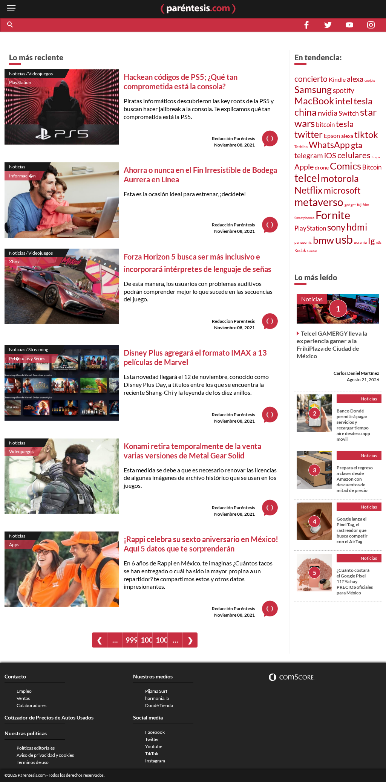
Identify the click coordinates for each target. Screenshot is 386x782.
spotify (343, 90)
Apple (304, 166)
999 (131, 639)
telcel (307, 177)
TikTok (151, 753)
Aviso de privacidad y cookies (45, 755)
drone (322, 167)
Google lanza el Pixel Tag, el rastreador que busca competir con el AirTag (352, 530)
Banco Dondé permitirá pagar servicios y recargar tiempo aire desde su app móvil (353, 425)
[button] (10, 24)
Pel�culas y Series (27, 358)
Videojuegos (21, 451)
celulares (354, 155)
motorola (340, 178)
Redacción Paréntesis (233, 138)
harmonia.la (157, 698)
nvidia (327, 112)
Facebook (155, 732)
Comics (345, 165)
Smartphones (304, 218)
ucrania (360, 242)
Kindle (337, 79)
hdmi (356, 226)
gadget (350, 204)
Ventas (23, 698)
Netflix (308, 190)
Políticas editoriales (36, 748)
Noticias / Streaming (28, 349)
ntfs (378, 242)
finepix (376, 157)
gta (356, 145)
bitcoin (325, 124)
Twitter (152, 739)
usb (344, 239)
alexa (355, 78)
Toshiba (301, 146)
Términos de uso (33, 762)
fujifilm (363, 204)
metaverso (318, 202)
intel (343, 101)
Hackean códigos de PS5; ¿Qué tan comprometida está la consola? (180, 81)
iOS (330, 155)
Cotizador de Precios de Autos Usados (49, 717)
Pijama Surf (156, 691)
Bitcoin (371, 167)
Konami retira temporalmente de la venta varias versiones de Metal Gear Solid (192, 450)
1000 (146, 639)
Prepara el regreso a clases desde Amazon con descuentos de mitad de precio (355, 479)
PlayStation (20, 82)
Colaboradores (31, 705)
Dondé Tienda (159, 705)
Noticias (17, 167)
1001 (161, 639)
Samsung (313, 89)
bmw (323, 240)
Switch (349, 113)
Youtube (153, 746)
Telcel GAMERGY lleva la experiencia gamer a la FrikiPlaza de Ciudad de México (332, 344)
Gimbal (312, 251)
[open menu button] (11, 9)
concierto (311, 79)
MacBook (314, 100)
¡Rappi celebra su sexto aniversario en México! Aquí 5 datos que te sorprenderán (201, 544)
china (305, 112)
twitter (308, 134)
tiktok (366, 134)
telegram (308, 155)
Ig (371, 241)
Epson (332, 135)
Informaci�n (22, 176)
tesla (363, 101)
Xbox (14, 261)
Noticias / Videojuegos (31, 73)
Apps (14, 544)
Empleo (24, 691)
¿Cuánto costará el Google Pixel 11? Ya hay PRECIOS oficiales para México (355, 581)
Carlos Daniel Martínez (356, 373)
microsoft (342, 190)
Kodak (300, 250)
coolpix (370, 80)
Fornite (333, 214)
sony (336, 227)
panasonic (303, 242)
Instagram (155, 761)
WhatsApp (329, 145)
